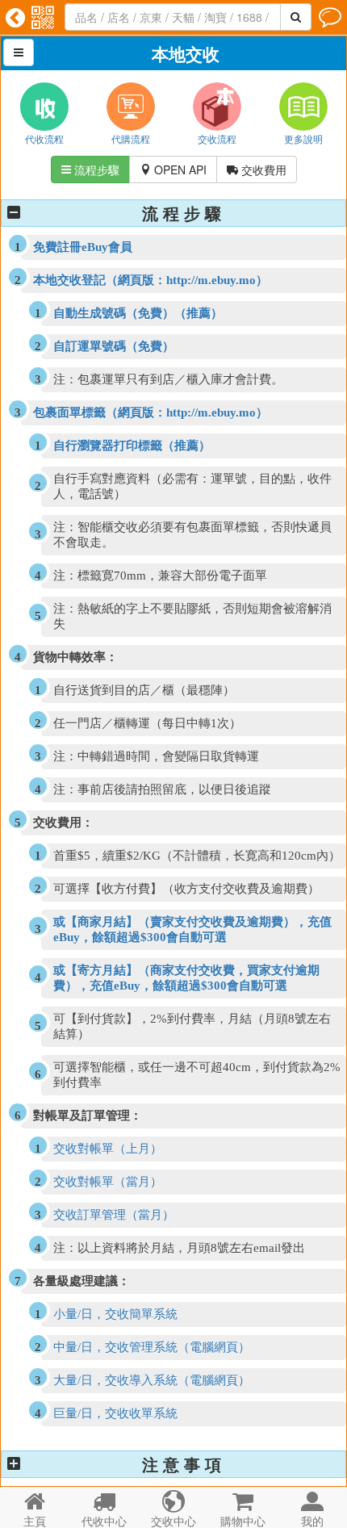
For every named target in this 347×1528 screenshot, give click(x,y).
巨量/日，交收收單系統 (115, 1413)
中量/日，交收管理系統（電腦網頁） (151, 1347)
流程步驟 (90, 169)
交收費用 (256, 169)
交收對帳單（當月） (107, 1181)
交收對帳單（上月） (107, 1148)
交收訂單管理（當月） (113, 1214)
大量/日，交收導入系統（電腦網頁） (151, 1380)
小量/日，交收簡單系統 (115, 1314)
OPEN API (173, 169)
